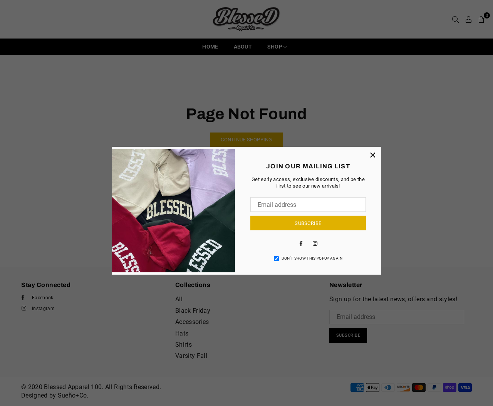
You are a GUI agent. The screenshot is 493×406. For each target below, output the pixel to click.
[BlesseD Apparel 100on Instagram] (315, 243)
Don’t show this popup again (312, 258)
